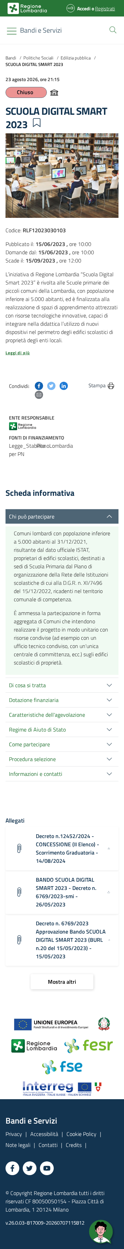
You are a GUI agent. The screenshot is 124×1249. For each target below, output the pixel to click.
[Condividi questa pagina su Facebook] (39, 385)
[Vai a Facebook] (12, 1168)
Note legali (18, 1145)
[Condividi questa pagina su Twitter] (51, 385)
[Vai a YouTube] (47, 1168)
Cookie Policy (81, 1134)
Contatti (48, 1145)
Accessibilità (44, 1134)
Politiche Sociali (38, 57)
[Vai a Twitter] (30, 1168)
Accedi (84, 8)
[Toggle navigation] (12, 31)
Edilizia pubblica (76, 57)
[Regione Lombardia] (25, 425)
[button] (111, 29)
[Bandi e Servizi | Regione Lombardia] (27, 8)
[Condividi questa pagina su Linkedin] (64, 385)
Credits (74, 1145)
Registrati (105, 8)
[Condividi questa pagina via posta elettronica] (39, 394)
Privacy (14, 1134)
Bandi (11, 57)
